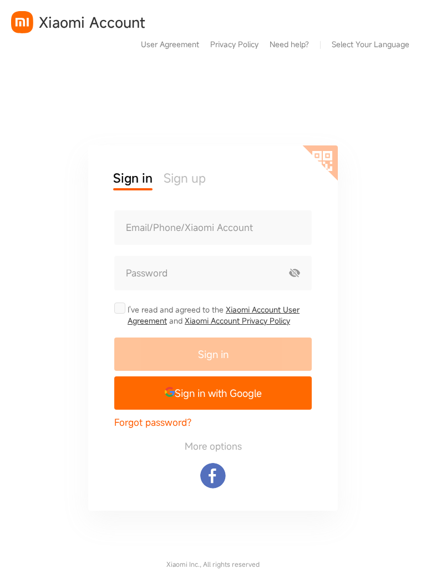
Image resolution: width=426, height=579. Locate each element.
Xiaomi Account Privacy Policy (237, 320)
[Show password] (294, 273)
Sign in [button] (133, 178)
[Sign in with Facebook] (213, 476)
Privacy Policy (234, 44)
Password (147, 273)
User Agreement (170, 44)
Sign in (213, 354)
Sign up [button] (185, 178)
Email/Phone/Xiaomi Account (189, 227)
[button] (213, 393)
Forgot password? (152, 422)
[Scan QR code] (320, 163)
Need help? (289, 44)
